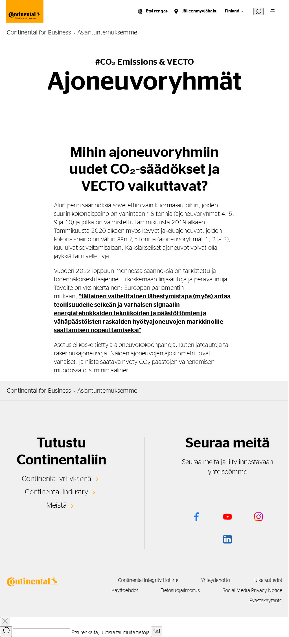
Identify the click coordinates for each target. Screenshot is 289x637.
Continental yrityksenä (56, 478)
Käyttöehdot (124, 590)
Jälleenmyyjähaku (200, 11)
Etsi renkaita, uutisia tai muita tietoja (110, 632)
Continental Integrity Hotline (148, 580)
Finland (232, 11)
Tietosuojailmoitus (180, 590)
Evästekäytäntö (265, 600)
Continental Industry (56, 492)
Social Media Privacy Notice (252, 590)
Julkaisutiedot (267, 580)
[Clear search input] (156, 632)
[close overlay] (5, 621)
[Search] (6, 631)
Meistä (56, 505)
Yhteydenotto (215, 580)
